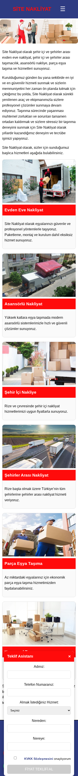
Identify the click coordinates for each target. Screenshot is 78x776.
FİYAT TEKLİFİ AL (39, 769)
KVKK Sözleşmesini (38, 758)
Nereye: (39, 738)
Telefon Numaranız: (39, 684)
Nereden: (39, 721)
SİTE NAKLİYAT (32, 9)
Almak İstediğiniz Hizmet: (39, 702)
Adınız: (39, 666)
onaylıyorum (47, 758)
